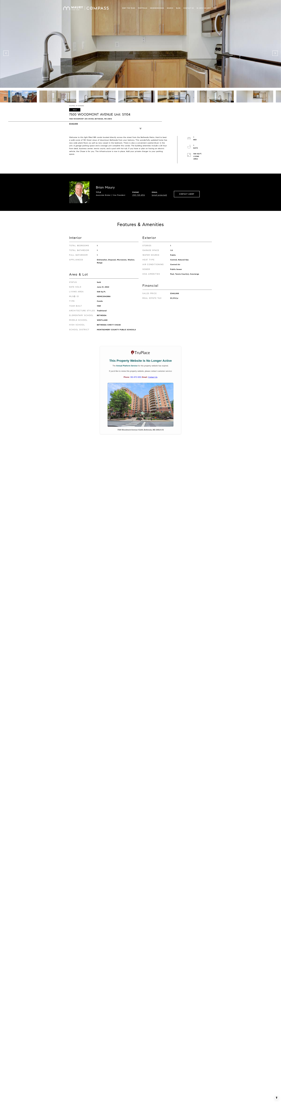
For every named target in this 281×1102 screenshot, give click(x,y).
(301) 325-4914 (138, 195)
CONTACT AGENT (186, 194)
